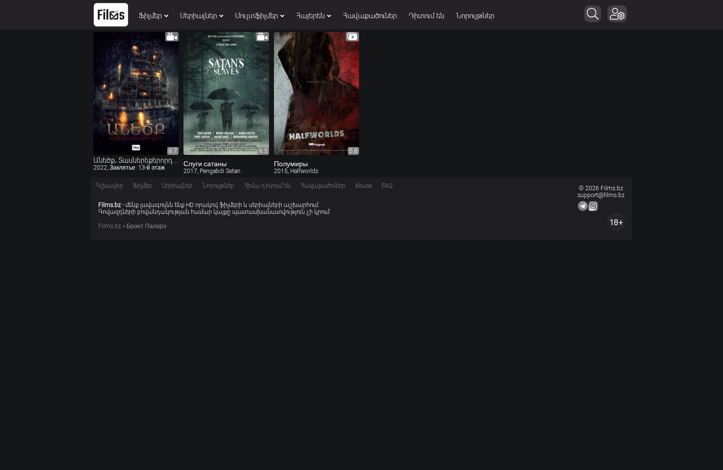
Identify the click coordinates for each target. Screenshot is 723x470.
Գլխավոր (109, 185)
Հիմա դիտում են (267, 185)
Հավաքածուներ (370, 15)
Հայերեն (310, 15)
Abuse (363, 185)
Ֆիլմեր (150, 15)
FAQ (387, 185)
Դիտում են (426, 15)
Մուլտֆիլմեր (256, 15)
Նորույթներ (475, 15)
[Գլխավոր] (110, 14)
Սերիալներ (198, 15)
